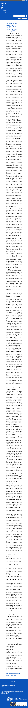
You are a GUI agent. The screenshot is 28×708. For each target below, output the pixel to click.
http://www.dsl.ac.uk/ (10, 672)
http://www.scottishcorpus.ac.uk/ (13, 673)
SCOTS (26, 0)
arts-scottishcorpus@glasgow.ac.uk (8, 685)
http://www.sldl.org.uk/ (11, 675)
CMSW (23, 0)
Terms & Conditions (12, 681)
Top (2, 679)
